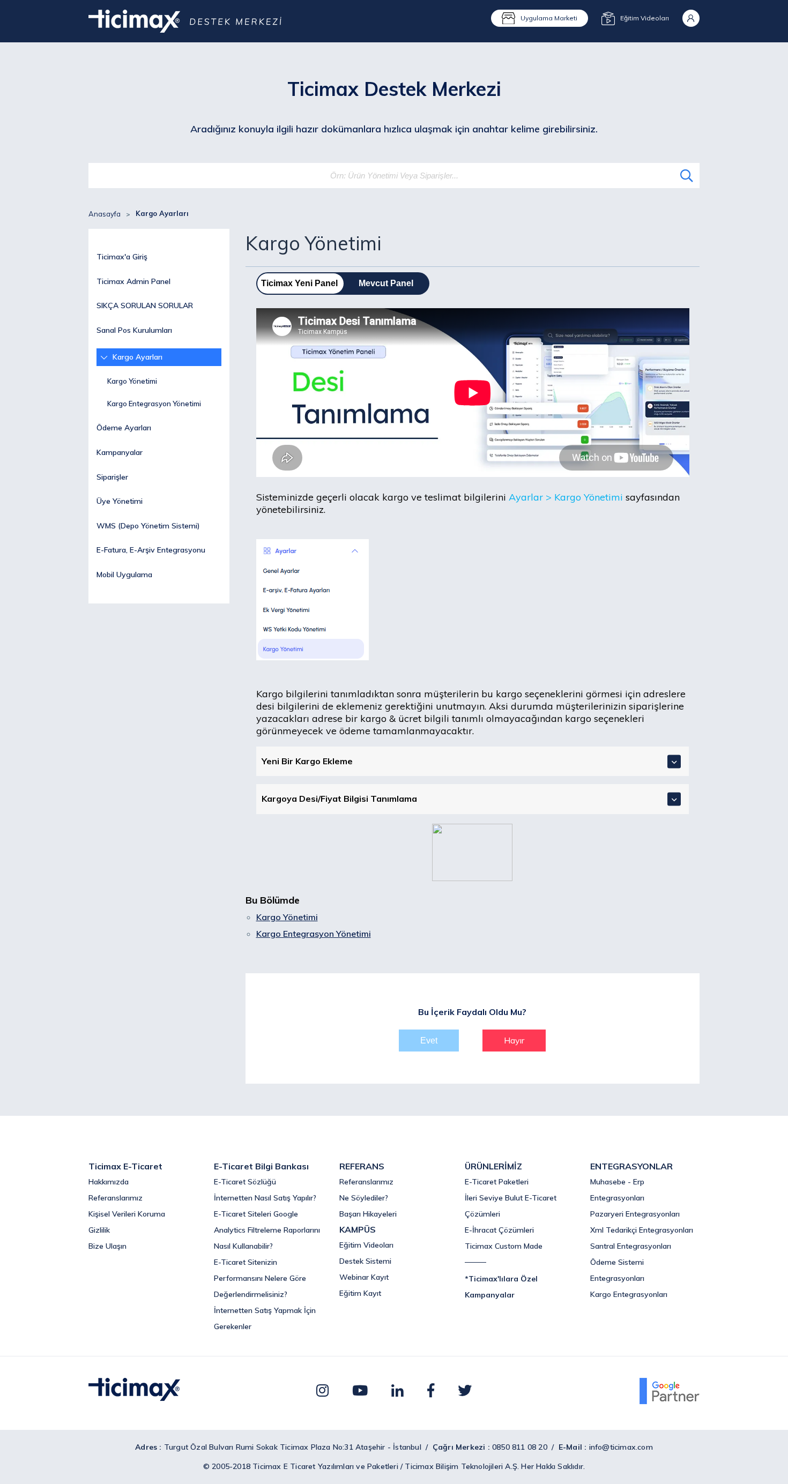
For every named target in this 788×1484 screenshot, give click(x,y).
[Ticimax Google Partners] (670, 1401)
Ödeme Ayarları (123, 427)
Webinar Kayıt (364, 1277)
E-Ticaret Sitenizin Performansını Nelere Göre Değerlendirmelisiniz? (260, 1278)
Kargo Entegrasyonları (628, 1294)
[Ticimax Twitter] (465, 1390)
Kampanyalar (119, 452)
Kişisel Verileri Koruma (126, 1214)
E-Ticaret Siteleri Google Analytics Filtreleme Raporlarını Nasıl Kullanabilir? (267, 1230)
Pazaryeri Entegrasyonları (635, 1214)
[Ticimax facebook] (430, 1390)
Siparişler (112, 477)
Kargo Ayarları (137, 357)
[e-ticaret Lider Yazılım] (134, 1397)
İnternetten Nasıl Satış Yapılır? (265, 1198)
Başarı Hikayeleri (368, 1214)
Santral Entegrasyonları (630, 1246)
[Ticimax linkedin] (397, 1390)
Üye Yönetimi (119, 501)
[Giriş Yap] (691, 18)
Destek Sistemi (365, 1261)
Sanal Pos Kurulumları (134, 330)
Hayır (514, 1040)
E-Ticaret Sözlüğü (245, 1182)
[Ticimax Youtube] (360, 1390)
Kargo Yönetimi (132, 381)
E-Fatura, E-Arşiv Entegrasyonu (150, 550)
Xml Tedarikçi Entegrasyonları (641, 1230)
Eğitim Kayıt (360, 1293)
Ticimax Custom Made (503, 1246)
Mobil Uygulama (124, 574)
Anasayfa (104, 214)
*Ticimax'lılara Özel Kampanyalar (501, 1287)
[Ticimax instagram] (322, 1390)
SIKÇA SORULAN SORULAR (144, 305)
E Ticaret (300, 1466)
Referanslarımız (115, 1198)
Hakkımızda (108, 1182)
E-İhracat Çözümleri (499, 1230)
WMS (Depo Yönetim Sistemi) (148, 526)
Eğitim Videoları (366, 1245)
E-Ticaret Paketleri (497, 1182)
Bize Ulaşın (107, 1246)
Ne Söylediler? (363, 1198)
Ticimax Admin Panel (133, 281)
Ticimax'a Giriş (121, 257)
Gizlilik (99, 1230)
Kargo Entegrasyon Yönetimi (154, 403)
